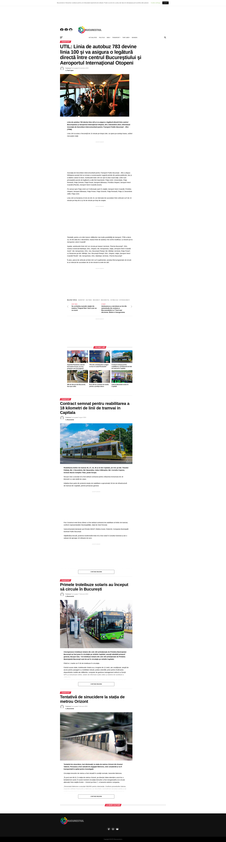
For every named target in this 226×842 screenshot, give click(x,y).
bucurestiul (105, 300)
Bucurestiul (70, 419)
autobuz (89, 300)
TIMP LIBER (125, 37)
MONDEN (134, 37)
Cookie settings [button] (155, 3)
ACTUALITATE (93, 37)
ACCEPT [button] (165, 3)
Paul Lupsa (70, 70)
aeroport (82, 300)
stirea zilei (114, 300)
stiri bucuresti (125, 300)
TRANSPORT (116, 37)
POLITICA (102, 37)
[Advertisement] (113, 12)
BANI (108, 37)
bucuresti (96, 300)
